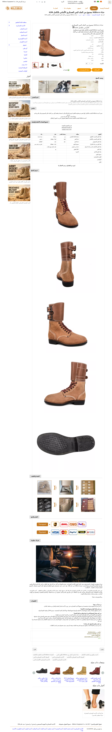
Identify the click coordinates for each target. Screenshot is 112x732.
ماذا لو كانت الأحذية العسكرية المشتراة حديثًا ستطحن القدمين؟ (93, 714)
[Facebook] (42, 2)
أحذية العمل (28, 729)
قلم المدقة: (101, 39)
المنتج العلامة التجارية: (99, 37)
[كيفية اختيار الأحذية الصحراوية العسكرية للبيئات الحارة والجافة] (19, 87)
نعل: (103, 56)
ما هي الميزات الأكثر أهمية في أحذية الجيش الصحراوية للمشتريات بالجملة (19, 181)
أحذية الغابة (44, 729)
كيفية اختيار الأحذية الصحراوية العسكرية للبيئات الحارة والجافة (19, 97)
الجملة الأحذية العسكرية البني (41, 657)
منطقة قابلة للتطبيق (20, 22)
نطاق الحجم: (101, 41)
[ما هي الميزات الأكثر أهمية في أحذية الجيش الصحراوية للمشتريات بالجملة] (19, 171)
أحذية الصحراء (59, 729)
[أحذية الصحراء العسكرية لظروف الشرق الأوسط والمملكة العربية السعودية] (19, 129)
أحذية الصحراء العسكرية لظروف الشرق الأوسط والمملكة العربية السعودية (19, 139)
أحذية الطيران (20, 729)
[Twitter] (37, 2)
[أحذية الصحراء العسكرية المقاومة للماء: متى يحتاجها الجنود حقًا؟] (19, 108)
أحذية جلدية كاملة (68, 729)
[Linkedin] (45, 2)
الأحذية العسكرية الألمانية (59, 659)
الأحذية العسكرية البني (58, 657)
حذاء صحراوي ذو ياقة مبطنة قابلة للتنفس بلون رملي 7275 (68, 679)
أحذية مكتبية (51, 729)
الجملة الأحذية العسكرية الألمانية (75, 657)
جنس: (102, 58)
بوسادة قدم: (101, 54)
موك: (102, 60)
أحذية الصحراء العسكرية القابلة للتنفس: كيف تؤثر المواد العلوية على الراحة (19, 203)
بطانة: (102, 52)
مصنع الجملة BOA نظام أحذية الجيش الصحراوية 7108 (56, 679)
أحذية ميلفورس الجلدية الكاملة (90, 654)
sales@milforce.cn (72, 3)
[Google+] (40, 2)
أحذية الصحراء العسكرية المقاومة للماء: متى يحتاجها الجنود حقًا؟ (19, 118)
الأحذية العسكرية (78, 729)
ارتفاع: (102, 47)
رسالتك (96, 70)
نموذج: (102, 35)
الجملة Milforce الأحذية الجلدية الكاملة (43, 654)
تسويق (24, 45)
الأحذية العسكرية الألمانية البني (41, 659)
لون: (103, 43)
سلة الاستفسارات (84, 70)
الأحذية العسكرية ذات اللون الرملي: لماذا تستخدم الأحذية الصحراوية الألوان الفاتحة (19, 160)
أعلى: (102, 50)
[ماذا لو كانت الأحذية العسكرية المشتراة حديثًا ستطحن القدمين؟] (93, 700)
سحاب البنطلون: (100, 45)
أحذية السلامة (36, 729)
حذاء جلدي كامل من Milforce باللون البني (67, 654)
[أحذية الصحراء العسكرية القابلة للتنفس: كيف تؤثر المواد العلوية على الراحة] (19, 193)
